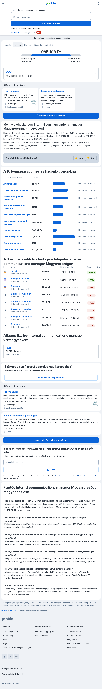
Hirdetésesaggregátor (44, 631)
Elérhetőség (8, 635)
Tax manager (11, 91)
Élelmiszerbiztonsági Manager (52, 91)
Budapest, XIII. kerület (21, 316)
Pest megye (17, 324)
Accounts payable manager (16, 214)
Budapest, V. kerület (20, 278)
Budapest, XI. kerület (21, 301)
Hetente (27, 45)
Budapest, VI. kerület (21, 294)
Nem (91, 158)
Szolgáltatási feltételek (12, 668)
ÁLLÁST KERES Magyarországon (17, 647)
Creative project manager (15, 190)
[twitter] (10, 656)
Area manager (10, 184)
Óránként (49, 45)
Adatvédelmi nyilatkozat (12, 674)
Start (53, 469)
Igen (79, 158)
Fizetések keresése (51, 23)
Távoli (14, 271)
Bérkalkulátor (72, 647)
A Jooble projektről (11, 631)
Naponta (38, 45)
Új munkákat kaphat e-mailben (51, 115)
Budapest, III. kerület (21, 309)
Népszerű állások (74, 631)
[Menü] (3, 3)
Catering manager (12, 243)
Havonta (17, 45)
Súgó (5, 643)
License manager (11, 230)
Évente (8, 45)
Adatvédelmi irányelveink (64, 476)
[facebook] (4, 656)
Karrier (6, 639)
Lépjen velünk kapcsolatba (51, 377)
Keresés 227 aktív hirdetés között (51, 440)
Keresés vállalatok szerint (78, 643)
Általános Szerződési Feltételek (88, 476)
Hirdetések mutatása (86, 184)
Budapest (16, 286)
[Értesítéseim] (98, 3)
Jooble (18, 683)
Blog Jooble (72, 639)
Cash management (12, 236)
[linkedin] (16, 656)
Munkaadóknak (41, 635)
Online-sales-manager (14, 249)
